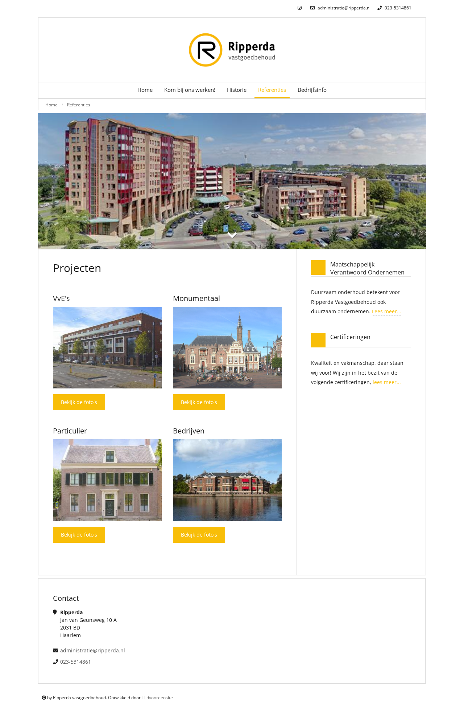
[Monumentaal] (227, 347)
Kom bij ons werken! (189, 90)
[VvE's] (107, 347)
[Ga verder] (232, 235)
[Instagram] (299, 8)
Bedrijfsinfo (312, 90)
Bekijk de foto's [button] (79, 402)
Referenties (78, 104)
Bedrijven (188, 431)
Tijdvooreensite (157, 697)
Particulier (70, 431)
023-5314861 (397, 8)
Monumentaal (196, 298)
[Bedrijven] (227, 480)
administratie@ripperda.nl (343, 8)
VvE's (61, 298)
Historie (236, 90)
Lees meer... (386, 311)
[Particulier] (107, 480)
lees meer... (387, 382)
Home (145, 90)
